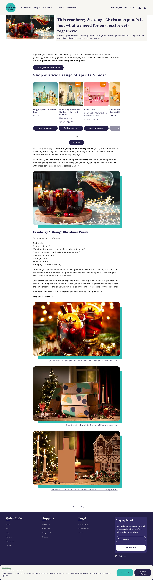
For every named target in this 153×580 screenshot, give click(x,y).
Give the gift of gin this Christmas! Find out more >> (91, 425)
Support (48, 518)
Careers (9, 545)
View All (76, 142)
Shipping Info (47, 532)
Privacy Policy (83, 528)
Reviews (9, 537)
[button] (37, 7)
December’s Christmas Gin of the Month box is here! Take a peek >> (84, 489)
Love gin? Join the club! (48, 67)
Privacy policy (6, 567)
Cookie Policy (83, 524)
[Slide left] (71, 136)
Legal (82, 518)
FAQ (8, 528)
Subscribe (131, 547)
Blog (7, 532)
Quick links (14, 518)
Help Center (46, 528)
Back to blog (78, 506)
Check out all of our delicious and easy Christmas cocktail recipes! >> (83, 360)
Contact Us (46, 524)
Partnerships (10, 541)
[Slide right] (81, 136)
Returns (45, 537)
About (8, 524)
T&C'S (80, 532)
